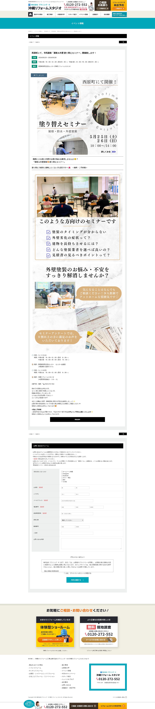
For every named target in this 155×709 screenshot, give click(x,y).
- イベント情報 (66, 670)
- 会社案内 (64, 682)
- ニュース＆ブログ (67, 679)
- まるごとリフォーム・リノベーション (41, 676)
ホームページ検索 (68, 471)
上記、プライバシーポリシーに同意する (78, 573)
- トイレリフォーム (34, 668)
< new (30, 42)
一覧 (123, 42)
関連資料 (77, 419)
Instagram (66, 473)
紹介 (64, 479)
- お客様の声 (65, 668)
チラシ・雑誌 (66, 477)
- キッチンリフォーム (35, 670)
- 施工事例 (64, 665)
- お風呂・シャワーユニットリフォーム (41, 673)
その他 (65, 481)
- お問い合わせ (66, 685)
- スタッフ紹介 (66, 676)
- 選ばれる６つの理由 (35, 665)
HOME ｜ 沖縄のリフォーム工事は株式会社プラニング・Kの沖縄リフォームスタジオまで (58, 658)
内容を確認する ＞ (77, 580)
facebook (65, 475)
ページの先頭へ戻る (119, 697)
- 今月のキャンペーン (68, 673)
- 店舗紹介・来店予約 (68, 688)
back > (38, 42)
